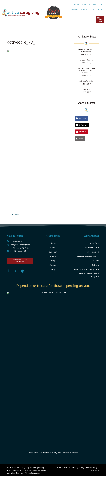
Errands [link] (95, 260)
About (53, 247)
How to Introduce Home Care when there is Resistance (86, 70)
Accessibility (91, 467)
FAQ (53, 260)
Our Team (53, 252)
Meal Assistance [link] (91, 247)
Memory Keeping (86, 60)
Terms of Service (62, 467)
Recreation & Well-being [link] (88, 256)
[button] (20, 261)
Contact (52, 265)
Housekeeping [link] (92, 252)
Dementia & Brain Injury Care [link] (86, 269)
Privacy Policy (78, 467)
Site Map (95, 470)
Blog (53, 269)
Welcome (86, 89)
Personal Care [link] (92, 243)
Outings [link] (95, 265)
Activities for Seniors (86, 81)
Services (53, 256)
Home (53, 243)
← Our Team (13, 214)
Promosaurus (13, 470)
